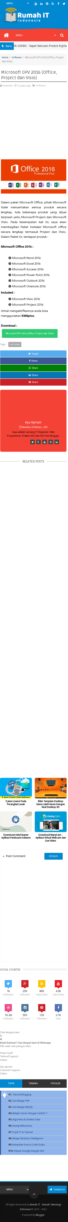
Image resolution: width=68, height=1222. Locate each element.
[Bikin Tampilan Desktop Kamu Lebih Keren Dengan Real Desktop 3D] (51, 788)
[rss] (52, 3)
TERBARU (33, 1083)
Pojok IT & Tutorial (22, 1132)
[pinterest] (47, 3)
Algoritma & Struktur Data (26, 1119)
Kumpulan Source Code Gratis (28, 1144)
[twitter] (64, 3)
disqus (53, 856)
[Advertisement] (34, 125)
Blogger (40, 1214)
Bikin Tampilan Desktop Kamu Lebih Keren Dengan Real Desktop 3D (50, 804)
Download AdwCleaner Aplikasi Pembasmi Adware (16, 836)
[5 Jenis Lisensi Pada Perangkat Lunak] (16, 788)
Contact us (59, 1189)
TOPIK (11, 1083)
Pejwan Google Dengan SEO (29, 1150)
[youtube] (35, 3)
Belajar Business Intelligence (27, 1138)
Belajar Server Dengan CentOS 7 (29, 1113)
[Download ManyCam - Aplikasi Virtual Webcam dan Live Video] (51, 821)
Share (34, 360)
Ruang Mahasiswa (22, 1125)
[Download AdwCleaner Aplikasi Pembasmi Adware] (16, 821)
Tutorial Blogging (21, 1094)
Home (5, 57)
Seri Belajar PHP (20, 1100)
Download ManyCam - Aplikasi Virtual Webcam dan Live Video (51, 837)
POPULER (55, 1083)
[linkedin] (41, 3)
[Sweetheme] (32, 442)
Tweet (35, 353)
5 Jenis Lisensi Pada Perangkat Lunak (15, 803)
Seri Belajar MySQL (22, 1107)
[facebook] (58, 3)
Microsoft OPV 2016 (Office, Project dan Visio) (30, 333)
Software (17, 57)
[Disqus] (33, 910)
